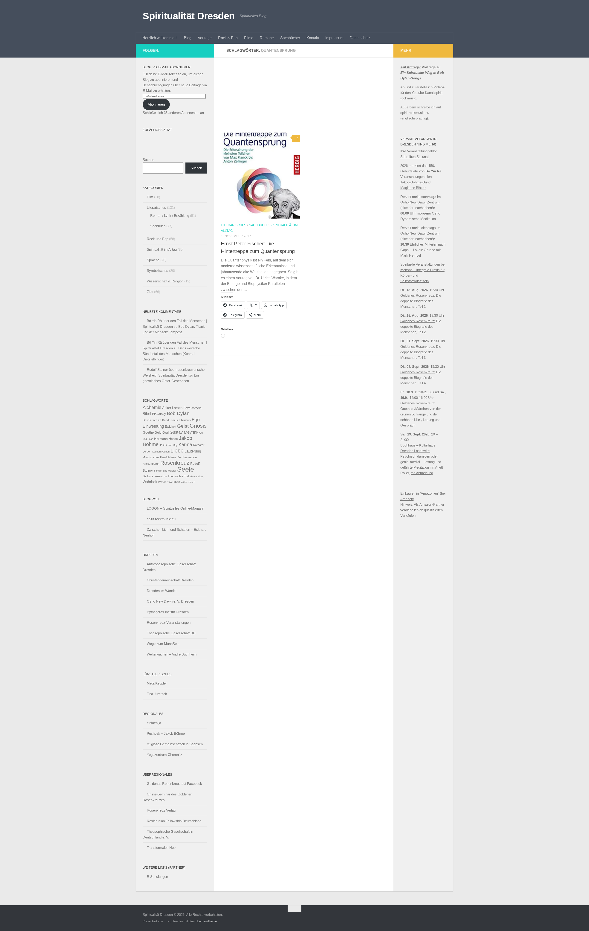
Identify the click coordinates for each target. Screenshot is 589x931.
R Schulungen (157, 877)
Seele (185, 469)
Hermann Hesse (166, 439)
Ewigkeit (170, 426)
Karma (185, 444)
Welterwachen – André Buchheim (172, 654)
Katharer (198, 445)
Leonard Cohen (161, 451)
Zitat (150, 292)
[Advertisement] (307, 98)
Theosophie (175, 476)
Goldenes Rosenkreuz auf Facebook (174, 784)
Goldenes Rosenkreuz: (417, 295)
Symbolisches (157, 271)
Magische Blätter (413, 188)
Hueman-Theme (206, 921)
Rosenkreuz (174, 463)
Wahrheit (150, 482)
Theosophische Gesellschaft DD (171, 633)
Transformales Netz (161, 848)
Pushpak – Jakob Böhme (166, 733)
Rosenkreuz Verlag (161, 810)
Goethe (148, 432)
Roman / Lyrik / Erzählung (169, 216)
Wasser (162, 482)
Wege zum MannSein (163, 644)
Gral (165, 432)
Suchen (148, 160)
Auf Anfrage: (410, 67)
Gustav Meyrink (184, 432)
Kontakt (312, 38)
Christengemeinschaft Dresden (170, 580)
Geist (183, 426)
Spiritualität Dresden (189, 16)
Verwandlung (197, 476)
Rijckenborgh (151, 463)
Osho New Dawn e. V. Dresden (170, 601)
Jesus (163, 445)
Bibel (147, 414)
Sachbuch (258, 225)
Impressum (334, 38)
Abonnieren (156, 104)
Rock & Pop (228, 38)
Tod (186, 476)
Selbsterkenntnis (155, 476)
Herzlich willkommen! (159, 38)
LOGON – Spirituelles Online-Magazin (175, 508)
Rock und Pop (157, 239)
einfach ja (154, 723)
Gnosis (198, 426)
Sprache (153, 260)
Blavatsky (159, 414)
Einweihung (153, 426)
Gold (158, 432)
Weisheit (174, 482)
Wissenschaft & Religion (165, 281)
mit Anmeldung (422, 473)
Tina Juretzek (157, 694)
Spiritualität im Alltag (162, 249)
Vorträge (205, 38)
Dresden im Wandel (161, 591)
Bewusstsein (192, 408)
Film (150, 197)
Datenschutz (360, 38)
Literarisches (233, 225)
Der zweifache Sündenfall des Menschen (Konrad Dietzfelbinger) (171, 353)
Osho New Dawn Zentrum (420, 202)
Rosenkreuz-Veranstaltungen (169, 622)
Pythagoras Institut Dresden (168, 612)
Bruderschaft (152, 420)
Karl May (173, 445)
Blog (187, 38)
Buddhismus (170, 420)
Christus (185, 420)
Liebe (177, 451)
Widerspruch (188, 482)
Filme (248, 38)
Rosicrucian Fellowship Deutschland (174, 821)
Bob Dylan (178, 413)
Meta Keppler (157, 683)
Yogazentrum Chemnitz (164, 755)
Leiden (147, 451)
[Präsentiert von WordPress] (165, 921)
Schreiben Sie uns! (414, 157)
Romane (267, 38)
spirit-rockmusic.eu (161, 519)
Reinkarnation (187, 457)
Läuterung (193, 451)
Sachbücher (290, 38)
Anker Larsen (172, 408)
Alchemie (152, 407)
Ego (196, 419)
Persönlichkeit (168, 457)
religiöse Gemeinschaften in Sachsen (175, 744)
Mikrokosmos (151, 457)
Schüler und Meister (165, 470)
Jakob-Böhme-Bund (415, 182)
